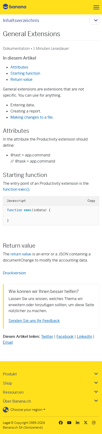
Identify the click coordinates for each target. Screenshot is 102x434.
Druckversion (14, 273)
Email (8, 342)
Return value (21, 79)
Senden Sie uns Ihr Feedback (34, 320)
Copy (91, 201)
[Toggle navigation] (95, 7)
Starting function (25, 73)
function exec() (16, 189)
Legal (6, 423)
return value (20, 254)
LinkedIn (84, 336)
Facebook (65, 336)
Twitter (47, 336)
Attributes (19, 67)
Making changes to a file (31, 117)
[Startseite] (18, 7)
